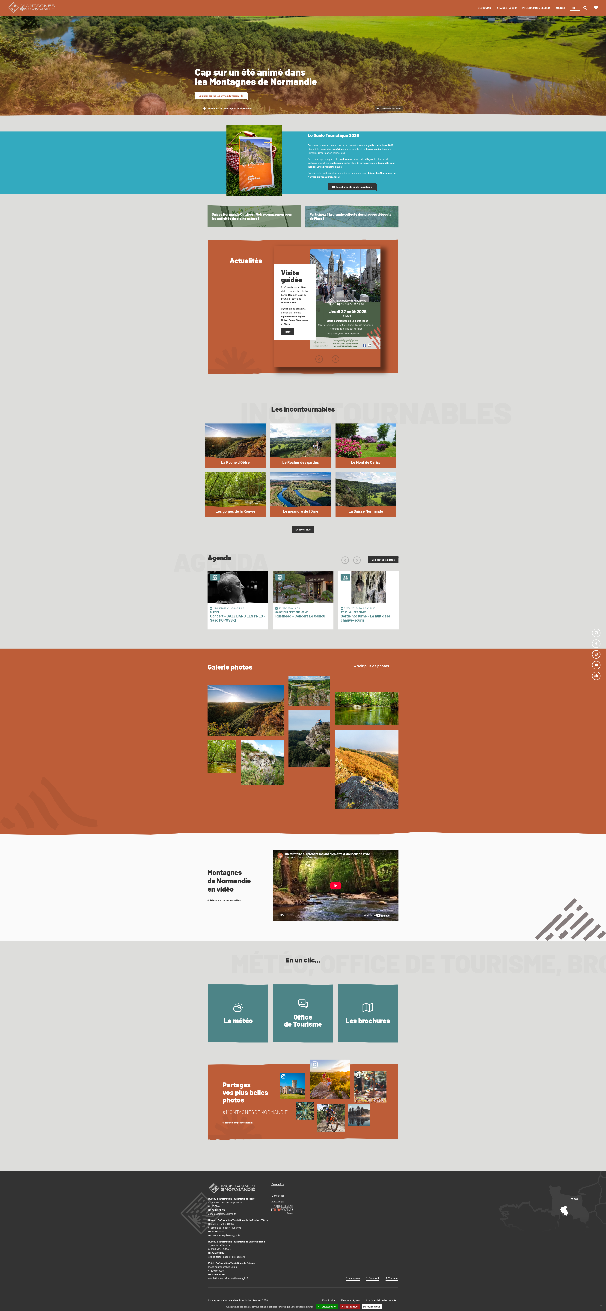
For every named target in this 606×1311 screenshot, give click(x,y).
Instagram (354, 1277)
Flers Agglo (277, 1201)
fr (573, 7)
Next (335, 359)
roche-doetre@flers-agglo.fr (224, 1235)
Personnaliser (371, 1306)
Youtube (393, 1277)
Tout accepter (328, 1306)
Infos (288, 331)
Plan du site (328, 1300)
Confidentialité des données (382, 1300)
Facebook (373, 1277)
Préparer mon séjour (536, 7)
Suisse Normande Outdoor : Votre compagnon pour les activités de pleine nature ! (252, 216)
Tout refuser (351, 1306)
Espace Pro (277, 1184)
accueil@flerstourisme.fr (222, 1213)
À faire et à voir (507, 7)
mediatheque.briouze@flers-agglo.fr (228, 1278)
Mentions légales (350, 1300)
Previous (319, 359)
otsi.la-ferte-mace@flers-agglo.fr (226, 1256)
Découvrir (484, 7)
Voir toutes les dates (383, 559)
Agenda (560, 7)
